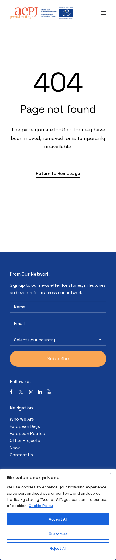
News (15, 448)
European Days (25, 426)
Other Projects (25, 440)
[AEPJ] (41, 13)
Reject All (58, 548)
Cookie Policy (41, 505)
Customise (58, 533)
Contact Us (21, 455)
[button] (103, 13)
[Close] (110, 473)
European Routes (27, 433)
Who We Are (22, 419)
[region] (58, 514)
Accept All (58, 519)
